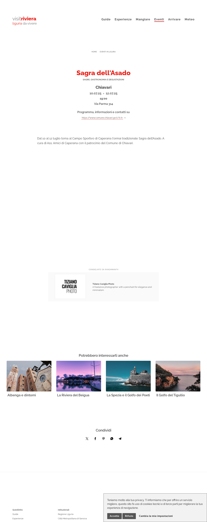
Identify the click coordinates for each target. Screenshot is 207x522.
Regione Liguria (65, 514)
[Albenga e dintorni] (29, 376)
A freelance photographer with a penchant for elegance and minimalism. (122, 287)
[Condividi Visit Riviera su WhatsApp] (111, 439)
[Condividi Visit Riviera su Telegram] (120, 439)
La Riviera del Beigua (73, 395)
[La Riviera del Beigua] (78, 376)
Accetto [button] (114, 516)
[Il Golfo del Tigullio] (178, 376)
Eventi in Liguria (108, 52)
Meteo (190, 19)
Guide (106, 19)
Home (94, 52)
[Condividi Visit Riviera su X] (87, 439)
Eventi (159, 19)
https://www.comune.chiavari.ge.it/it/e (102, 117)
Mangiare (143, 19)
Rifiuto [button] (129, 516)
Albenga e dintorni (21, 395)
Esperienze (123, 19)
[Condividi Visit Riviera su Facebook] (95, 439)
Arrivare (174, 19)
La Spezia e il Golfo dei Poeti (128, 395)
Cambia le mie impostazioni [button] (156, 516)
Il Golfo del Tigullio (170, 395)
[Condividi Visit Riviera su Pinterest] (103, 439)
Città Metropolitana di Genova (72, 518)
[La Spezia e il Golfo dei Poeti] (128, 376)
